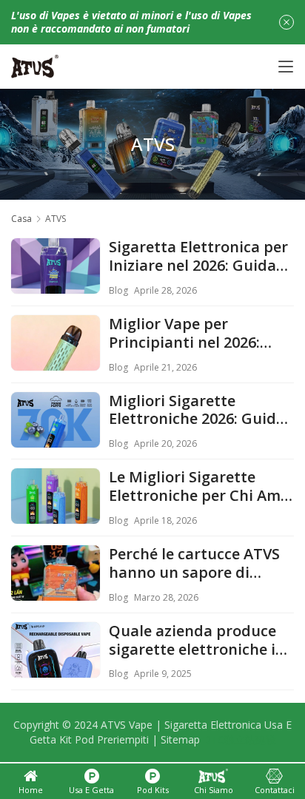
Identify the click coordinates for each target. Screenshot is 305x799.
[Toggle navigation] (285, 66)
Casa (21, 218)
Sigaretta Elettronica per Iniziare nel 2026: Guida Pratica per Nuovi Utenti (198, 256)
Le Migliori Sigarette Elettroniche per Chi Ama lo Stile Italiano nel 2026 (199, 486)
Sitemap (180, 739)
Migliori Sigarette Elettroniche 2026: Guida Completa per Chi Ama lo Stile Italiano (198, 410)
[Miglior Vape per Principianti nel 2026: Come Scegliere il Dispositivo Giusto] (55, 359)
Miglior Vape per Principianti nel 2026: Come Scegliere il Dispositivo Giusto (184, 333)
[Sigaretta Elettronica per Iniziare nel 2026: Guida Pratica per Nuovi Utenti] (55, 282)
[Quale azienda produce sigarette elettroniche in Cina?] (55, 666)
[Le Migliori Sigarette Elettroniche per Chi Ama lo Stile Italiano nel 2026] (55, 512)
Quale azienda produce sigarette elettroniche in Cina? (197, 640)
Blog (118, 290)
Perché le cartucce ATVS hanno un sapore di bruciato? (194, 563)
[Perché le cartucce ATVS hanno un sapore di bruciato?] (55, 589)
